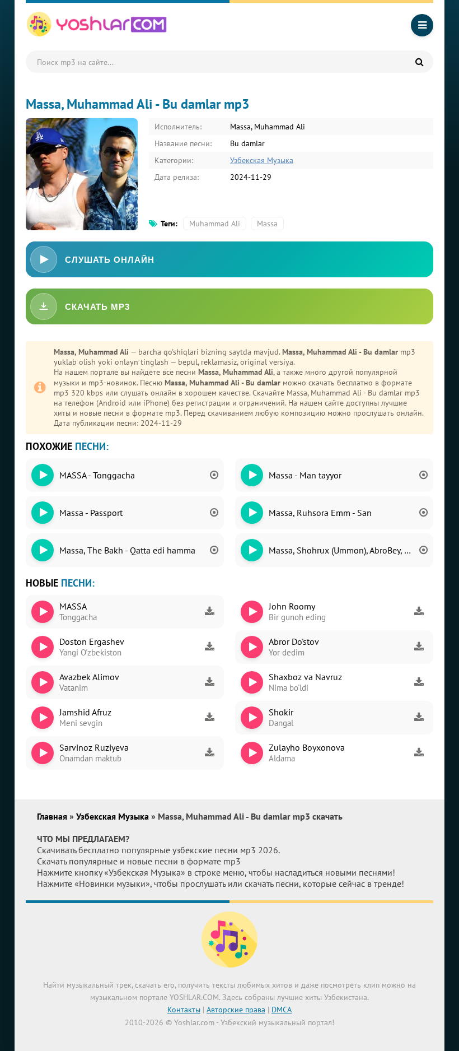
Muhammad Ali (214, 223)
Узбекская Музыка (261, 160)
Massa (267, 223)
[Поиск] (419, 61)
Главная (53, 816)
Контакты (183, 1010)
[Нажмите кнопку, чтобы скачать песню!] (209, 612)
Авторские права (236, 1010)
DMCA (281, 1010)
